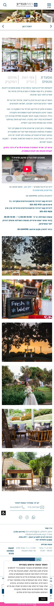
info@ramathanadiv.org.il (35, 534)
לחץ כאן (27, 187)
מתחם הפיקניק (11, 79)
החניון (49, 540)
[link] (33, 517)
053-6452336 (30, 532)
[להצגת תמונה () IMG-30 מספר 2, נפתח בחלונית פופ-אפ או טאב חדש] (27, 299)
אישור (43, 599)
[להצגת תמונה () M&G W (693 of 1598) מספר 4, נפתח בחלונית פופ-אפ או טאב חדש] (27, 385)
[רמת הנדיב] (27, 4)
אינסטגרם (37, 190)
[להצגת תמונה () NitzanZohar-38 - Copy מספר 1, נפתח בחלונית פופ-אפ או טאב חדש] (27, 256)
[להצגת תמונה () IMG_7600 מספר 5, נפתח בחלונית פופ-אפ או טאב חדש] (27, 428)
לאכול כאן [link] (27, 26)
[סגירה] (5, 5)
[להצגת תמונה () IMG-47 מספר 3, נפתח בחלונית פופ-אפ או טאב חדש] (27, 342)
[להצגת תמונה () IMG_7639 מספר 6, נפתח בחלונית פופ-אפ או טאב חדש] (27, 471)
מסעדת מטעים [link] (46, 79)
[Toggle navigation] (49, 4)
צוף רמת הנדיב (28, 79)
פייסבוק (47, 190)
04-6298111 (42, 532)
